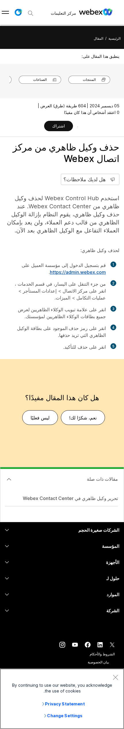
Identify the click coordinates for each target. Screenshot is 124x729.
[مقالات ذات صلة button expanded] (9, 479)
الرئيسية (114, 38)
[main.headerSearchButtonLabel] (30, 11)
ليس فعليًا (40, 418)
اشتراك (58, 125)
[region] (62, 699)
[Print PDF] (77, 126)
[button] (18, 12)
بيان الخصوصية (98, 662)
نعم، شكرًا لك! (83, 418)
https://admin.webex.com (78, 272)
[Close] (115, 677)
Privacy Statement (64, 703)
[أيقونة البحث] (30, 13)
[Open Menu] (5, 12)
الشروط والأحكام (102, 654)
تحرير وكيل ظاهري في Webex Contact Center (70, 498)
